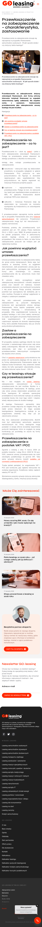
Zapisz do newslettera (15, 695)
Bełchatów (5, 893)
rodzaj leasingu (33, 382)
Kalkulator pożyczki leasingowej (14, 863)
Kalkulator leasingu (9, 859)
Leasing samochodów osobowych (14, 746)
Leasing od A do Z (10, 499)
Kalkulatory (6, 855)
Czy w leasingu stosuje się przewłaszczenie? (20, 130)
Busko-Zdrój (6, 899)
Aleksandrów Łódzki (8, 890)
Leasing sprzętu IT (9, 787)
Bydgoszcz (5, 902)
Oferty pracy (6, 844)
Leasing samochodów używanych (14, 749)
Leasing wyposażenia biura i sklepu (15, 799)
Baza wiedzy (6, 12)
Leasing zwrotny (8, 810)
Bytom (4, 904)
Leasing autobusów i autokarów (14, 761)
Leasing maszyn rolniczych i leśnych (15, 776)
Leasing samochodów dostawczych (15, 753)
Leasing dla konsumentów (11, 803)
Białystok (5, 896)
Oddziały (5, 836)
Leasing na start (8, 806)
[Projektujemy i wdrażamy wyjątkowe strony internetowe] (21, 918)
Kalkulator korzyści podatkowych (14, 871)
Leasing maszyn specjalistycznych (14, 765)
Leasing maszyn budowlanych (13, 780)
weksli (29, 152)
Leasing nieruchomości (10, 784)
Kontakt (5, 852)
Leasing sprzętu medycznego (13, 772)
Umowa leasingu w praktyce (23, 12)
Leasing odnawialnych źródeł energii (15, 791)
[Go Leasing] (18, 4)
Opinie (4, 833)
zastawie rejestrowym (16, 358)
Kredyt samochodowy (10, 814)
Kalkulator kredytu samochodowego (15, 867)
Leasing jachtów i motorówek (13, 795)
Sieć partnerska (8, 840)
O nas (4, 825)
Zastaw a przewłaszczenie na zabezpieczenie (21, 127)
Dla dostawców (7, 848)
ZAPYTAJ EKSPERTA (14, 649)
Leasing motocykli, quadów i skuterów (16, 768)
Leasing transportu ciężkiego (13, 757)
